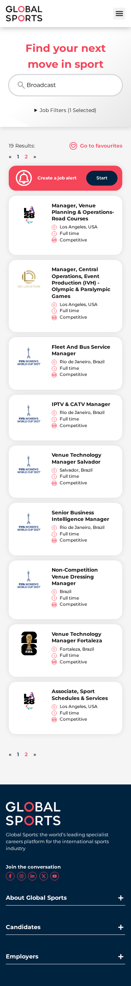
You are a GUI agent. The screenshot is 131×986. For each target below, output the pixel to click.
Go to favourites (100, 145)
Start (101, 178)
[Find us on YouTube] (54, 876)
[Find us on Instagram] (21, 876)
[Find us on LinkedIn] (32, 876)
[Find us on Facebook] (10, 876)
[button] (119, 14)
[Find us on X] (43, 876)
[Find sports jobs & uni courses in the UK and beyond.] (24, 13)
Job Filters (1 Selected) (68, 110)
